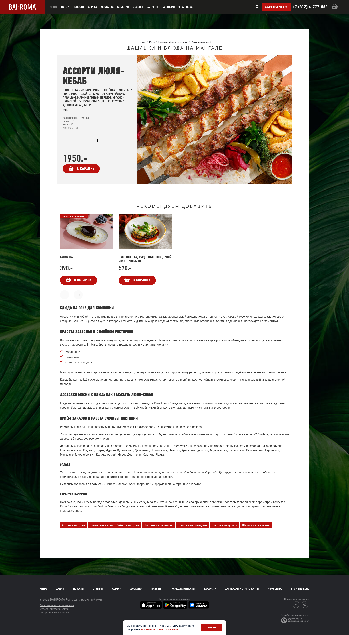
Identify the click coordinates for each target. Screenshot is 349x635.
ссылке (126, 472)
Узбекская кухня (128, 525)
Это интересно (300, 589)
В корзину (85, 168)
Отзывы (138, 7)
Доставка (136, 589)
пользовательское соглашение (159, 629)
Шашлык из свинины (256, 525)
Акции (60, 589)
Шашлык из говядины (192, 525)
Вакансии (168, 7)
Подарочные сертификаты (54, 612)
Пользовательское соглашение (57, 605)
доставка (107, 7)
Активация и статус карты (242, 589)
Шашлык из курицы (225, 525)
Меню (43, 589)
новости (78, 7)
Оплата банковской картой (54, 608)
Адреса (92, 7)
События (123, 7)
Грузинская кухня (101, 525)
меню (53, 7)
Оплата (195, 484)
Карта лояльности (183, 589)
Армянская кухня (73, 525)
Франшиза (185, 7)
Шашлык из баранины (158, 525)
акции (65, 7)
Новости (78, 589)
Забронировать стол (276, 7)
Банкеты (152, 7)
